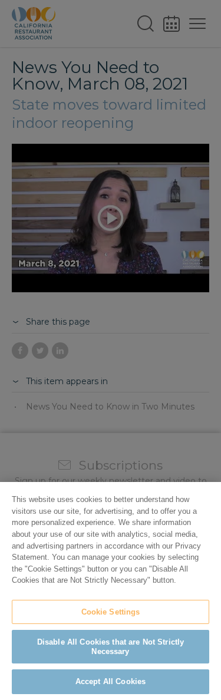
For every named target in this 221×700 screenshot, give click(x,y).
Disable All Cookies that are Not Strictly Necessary (110, 647)
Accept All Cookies (110, 681)
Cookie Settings (110, 611)
